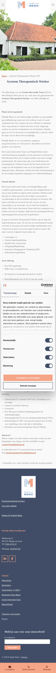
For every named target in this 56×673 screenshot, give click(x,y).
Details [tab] (28, 293)
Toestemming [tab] (10, 293)
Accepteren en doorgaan (28, 378)
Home (4, 76)
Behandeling (6, 580)
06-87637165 (15, 549)
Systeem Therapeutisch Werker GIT (25, 76)
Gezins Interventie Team (11, 600)
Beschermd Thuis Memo (11, 595)
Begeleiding (6, 585)
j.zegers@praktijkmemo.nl (13, 444)
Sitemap (24, 657)
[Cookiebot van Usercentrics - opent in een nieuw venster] (41, 285)
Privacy (5, 619)
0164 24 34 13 (10, 544)
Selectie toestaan (28, 386)
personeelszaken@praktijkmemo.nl (21, 453)
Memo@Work (7, 604)
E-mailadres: (9, 637)
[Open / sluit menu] (53, 5)
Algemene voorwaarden (11, 614)
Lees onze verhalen (9, 506)
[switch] (49, 349)
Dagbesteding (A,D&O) (11, 590)
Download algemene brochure (13, 501)
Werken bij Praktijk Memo (12, 515)
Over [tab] (46, 293)
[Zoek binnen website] (3, 5)
